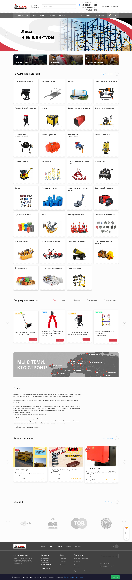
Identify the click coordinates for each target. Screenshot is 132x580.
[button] (6, 34)
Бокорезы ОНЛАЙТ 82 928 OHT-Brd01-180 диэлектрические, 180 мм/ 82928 (52, 333)
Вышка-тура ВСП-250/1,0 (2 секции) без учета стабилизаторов (104, 333)
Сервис (42, 15)
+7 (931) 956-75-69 (89, 3)
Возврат (76, 568)
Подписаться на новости (109, 556)
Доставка (52, 15)
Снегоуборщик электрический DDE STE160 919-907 (25, 333)
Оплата (76, 565)
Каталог (51, 546)
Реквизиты (63, 565)
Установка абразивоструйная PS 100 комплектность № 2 (78, 333)
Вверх (112, 546)
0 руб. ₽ (113, 15)
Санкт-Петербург (36, 6)
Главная (42, 546)
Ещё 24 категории (107, 74)
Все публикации (108, 438)
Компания (63, 558)
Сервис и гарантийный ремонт (83, 571)
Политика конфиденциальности (73, 577)
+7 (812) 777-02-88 (89, 7)
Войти (107, 6)
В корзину (33, 339)
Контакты (62, 15)
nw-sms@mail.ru (91, 9)
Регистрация (115, 6)
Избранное (101, 15)
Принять (115, 577)
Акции (34, 15)
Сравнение (87, 15)
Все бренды (109, 502)
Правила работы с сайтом (81, 558)
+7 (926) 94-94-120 (89, 5)
